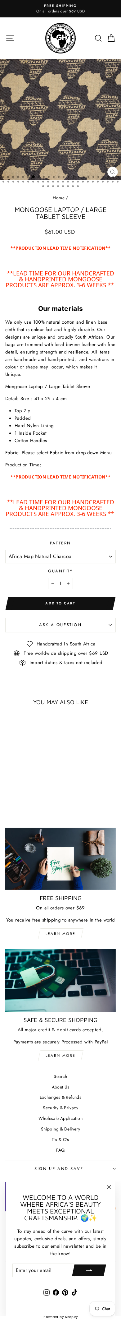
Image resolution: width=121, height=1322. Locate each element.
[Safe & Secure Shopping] (60, 980)
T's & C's (60, 1139)
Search (60, 1076)
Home (59, 198)
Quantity (60, 571)
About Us (60, 1087)
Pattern (60, 543)
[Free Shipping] (60, 859)
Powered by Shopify (60, 1317)
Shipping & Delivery (60, 1129)
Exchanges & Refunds (60, 1097)
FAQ (60, 1150)
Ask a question (60, 625)
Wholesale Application (60, 1118)
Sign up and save (58, 1169)
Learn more (61, 933)
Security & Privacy (60, 1108)
